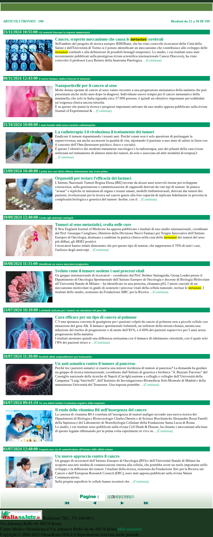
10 (132, 496)
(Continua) (153, 60)
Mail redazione (130, 529)
